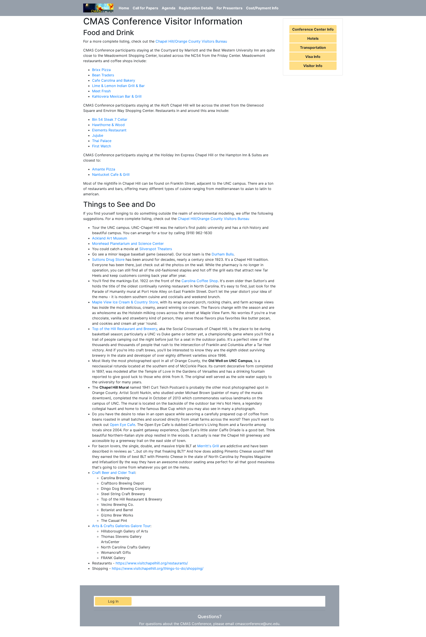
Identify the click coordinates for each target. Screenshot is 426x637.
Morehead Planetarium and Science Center (128, 243)
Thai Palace (101, 140)
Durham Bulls (223, 254)
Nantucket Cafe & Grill (111, 174)
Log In (113, 601)
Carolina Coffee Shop (199, 281)
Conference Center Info (313, 29)
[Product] (98, 8)
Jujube (97, 135)
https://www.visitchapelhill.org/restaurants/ (152, 563)
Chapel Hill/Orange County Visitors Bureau (191, 41)
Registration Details (196, 8)
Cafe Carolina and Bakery (113, 80)
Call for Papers (145, 8)
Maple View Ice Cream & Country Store (125, 302)
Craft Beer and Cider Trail (113, 472)
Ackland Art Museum (109, 238)
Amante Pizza (103, 169)
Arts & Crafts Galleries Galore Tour (121, 526)
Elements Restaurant (109, 130)
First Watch (101, 146)
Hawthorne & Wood (108, 125)
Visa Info (312, 56)
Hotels (313, 38)
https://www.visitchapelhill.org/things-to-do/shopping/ (157, 568)
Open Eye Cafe (122, 424)
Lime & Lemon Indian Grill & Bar (118, 85)
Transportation (313, 47)
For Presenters (230, 8)
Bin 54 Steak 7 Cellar (109, 119)
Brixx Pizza (101, 69)
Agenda (168, 8)
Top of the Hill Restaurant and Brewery (124, 328)
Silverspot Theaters (155, 249)
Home (124, 8)
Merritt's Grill (208, 446)
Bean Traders (103, 75)
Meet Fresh (101, 91)
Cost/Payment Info (262, 8)
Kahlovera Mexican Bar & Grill (117, 96)
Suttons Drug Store (108, 259)
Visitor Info (312, 65)
